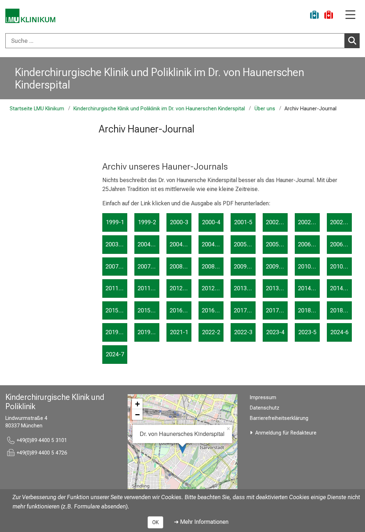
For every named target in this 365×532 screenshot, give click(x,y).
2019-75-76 (116, 332)
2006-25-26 (341, 244)
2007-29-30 (148, 266)
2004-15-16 (180, 244)
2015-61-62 (148, 310)
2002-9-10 (341, 222)
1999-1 (115, 222)
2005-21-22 (277, 244)
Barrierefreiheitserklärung (279, 418)
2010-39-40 (309, 266)
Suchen (352, 40)
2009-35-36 (245, 266)
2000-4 (211, 222)
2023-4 (275, 332)
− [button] (137, 414)
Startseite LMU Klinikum (37, 109)
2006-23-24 (309, 244)
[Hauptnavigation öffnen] (350, 15)
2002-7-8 (309, 222)
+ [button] (137, 403)
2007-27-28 (116, 266)
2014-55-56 (309, 288)
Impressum (263, 398)
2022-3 (243, 332)
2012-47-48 (180, 288)
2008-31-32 (180, 266)
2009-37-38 (277, 266)
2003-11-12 (116, 244)
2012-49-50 (212, 288)
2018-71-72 (309, 310)
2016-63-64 (180, 310)
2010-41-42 (341, 266)
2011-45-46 (148, 288)
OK (155, 522)
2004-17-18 (212, 244)
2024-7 (115, 354)
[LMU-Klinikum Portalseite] (30, 16)
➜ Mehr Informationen (201, 521)
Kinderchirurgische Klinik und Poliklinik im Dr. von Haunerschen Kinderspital (159, 78)
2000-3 (179, 222)
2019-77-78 (148, 332)
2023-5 (307, 332)
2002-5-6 (277, 222)
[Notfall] (328, 16)
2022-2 (211, 332)
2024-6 (339, 332)
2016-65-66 (212, 310)
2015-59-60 (116, 310)
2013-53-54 (277, 288)
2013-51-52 (245, 288)
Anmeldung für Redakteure (286, 433)
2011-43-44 (116, 288)
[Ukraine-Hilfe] (314, 16)
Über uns (264, 109)
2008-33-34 (212, 266)
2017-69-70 (277, 310)
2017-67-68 (245, 310)
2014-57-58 (341, 288)
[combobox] (182, 40)
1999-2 (147, 222)
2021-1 (179, 332)
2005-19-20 (245, 244)
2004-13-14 (148, 244)
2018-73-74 (341, 310)
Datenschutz (264, 408)
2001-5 (243, 222)
